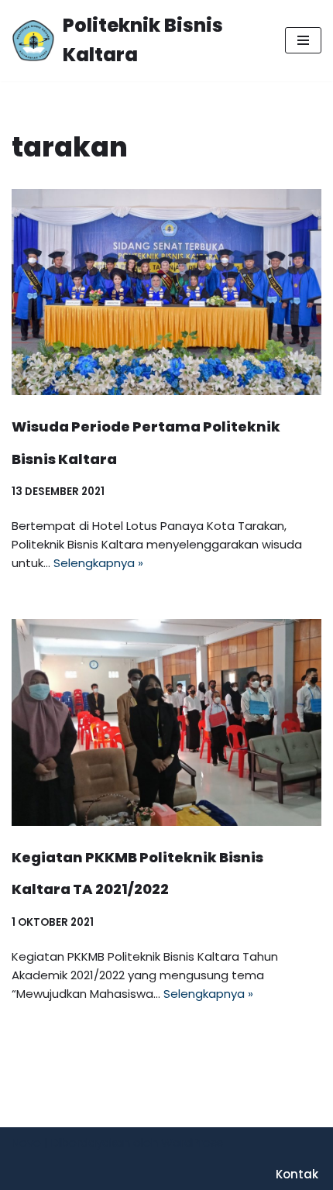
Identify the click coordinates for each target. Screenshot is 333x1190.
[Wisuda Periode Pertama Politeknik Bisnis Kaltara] (166, 292)
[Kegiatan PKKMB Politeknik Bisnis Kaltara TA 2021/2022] (166, 722)
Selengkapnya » (98, 563)
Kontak (297, 1174)
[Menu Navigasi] (303, 40)
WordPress (192, 1142)
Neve (26, 1142)
